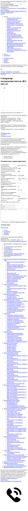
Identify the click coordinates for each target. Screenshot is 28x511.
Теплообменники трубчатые (14, 302)
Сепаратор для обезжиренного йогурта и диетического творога (15, 321)
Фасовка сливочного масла (14, 351)
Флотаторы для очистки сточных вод (17, 50)
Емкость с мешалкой (12, 281)
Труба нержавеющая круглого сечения (17, 407)
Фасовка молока (11, 347)
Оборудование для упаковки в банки (16, 428)
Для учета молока (11, 439)
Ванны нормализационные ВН (15, 264)
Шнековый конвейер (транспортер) (16, 43)
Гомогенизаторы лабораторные (15, 334)
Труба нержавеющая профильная (15, 406)
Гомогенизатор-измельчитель (14, 340)
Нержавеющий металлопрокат (15, 46)
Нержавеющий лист (12, 404)
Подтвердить (4, 479)
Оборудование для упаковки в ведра (16, 429)
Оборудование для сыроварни (15, 447)
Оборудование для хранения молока (16, 449)
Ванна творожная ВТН (13, 274)
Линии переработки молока (14, 36)
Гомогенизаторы (11, 33)
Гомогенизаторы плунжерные (15, 333)
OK (1, 69)
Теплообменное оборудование (15, 23)
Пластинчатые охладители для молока (17, 301)
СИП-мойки (10, 47)
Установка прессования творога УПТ (17, 276)
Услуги (5, 54)
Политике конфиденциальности (9, 478)
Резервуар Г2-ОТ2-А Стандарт (15, 267)
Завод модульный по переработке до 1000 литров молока (16, 389)
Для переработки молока (13, 445)
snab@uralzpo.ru (5, 9)
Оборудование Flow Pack (13, 413)
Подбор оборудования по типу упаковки (14, 408)
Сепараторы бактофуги (13, 327)
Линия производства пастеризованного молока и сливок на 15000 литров (17, 376)
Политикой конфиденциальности (18, 241)
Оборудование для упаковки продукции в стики (14, 410)
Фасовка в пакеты (11, 344)
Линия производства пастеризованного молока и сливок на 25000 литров (17, 381)
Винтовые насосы (11, 297)
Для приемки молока (12, 446)
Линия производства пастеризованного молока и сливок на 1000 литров (17, 360)
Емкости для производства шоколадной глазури (14, 28)
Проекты (6, 59)
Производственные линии (14, 30)
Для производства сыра (13, 440)
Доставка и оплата (9, 58)
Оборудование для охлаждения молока (14, 454)
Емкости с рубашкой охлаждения (15, 292)
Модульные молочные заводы (15, 44)
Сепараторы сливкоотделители (15, 315)
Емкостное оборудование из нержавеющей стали (14, 18)
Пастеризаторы (11, 312)
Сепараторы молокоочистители (15, 316)
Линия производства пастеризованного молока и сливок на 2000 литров (17, 364)
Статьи (5, 61)
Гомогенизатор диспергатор (14, 337)
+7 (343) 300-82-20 (21, 8)
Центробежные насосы (13, 295)
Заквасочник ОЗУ (11, 273)
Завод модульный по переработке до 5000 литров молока (16, 395)
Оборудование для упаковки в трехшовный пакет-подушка (15, 415)
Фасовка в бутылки (12, 345)
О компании (7, 55)
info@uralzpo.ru (5, 7)
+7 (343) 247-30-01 (13, 5)
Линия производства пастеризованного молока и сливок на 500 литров (17, 356)
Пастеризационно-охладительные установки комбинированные (16, 310)
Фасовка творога (11, 350)
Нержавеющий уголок (13, 401)
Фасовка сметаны (11, 348)
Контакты (6, 62)
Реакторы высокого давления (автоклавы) (15, 466)
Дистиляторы (10, 51)
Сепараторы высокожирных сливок (16, 326)
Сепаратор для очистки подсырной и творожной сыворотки (17, 318)
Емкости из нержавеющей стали (15, 277)
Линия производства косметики (15, 464)
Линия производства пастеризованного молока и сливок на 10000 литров (17, 372)
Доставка (6, 233)
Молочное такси (11, 269)
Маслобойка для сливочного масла (16, 438)
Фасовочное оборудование (14, 34)
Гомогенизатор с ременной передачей (17, 341)
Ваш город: (4, 4)
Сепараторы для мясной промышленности (13, 324)
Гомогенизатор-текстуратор (14, 338)
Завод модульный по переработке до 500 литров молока (16, 387)
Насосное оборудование (13, 22)
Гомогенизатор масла (12, 336)
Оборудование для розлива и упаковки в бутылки (14, 426)
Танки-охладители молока (14, 20)
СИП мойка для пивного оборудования (13, 452)
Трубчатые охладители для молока (16, 460)
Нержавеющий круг (12, 403)
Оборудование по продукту (14, 48)
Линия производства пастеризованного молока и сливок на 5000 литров (17, 368)
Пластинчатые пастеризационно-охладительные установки (15, 304)
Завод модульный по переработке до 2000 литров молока (16, 392)
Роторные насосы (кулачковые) (15, 298)
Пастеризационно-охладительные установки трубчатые (16, 307)
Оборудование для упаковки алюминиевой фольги (14, 434)
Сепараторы (10, 32)
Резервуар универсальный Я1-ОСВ (16, 266)
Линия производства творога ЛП (15, 383)
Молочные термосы (12, 291)
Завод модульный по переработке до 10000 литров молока (16, 398)
